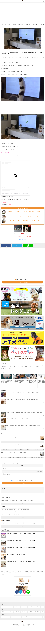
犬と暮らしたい (17, 606)
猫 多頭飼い (5, 616)
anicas (4, 202)
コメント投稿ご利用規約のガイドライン (19, 480)
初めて (8, 571)
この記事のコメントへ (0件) (22, 282)
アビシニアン (35, 523)
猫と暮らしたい (17, 611)
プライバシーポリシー (22, 624)
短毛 (41, 366)
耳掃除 (27, 571)
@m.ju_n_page (10, 204)
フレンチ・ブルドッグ (14, 500)
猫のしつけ (3, 611)
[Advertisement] (22, 15)
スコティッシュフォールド (6, 368)
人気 (4, 4)
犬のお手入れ (37, 606)
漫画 (31, 4)
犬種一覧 (23, 503)
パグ (21, 500)
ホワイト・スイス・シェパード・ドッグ (8, 511)
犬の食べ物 (10, 606)
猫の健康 (23, 611)
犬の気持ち (30, 606)
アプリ (13, 571)
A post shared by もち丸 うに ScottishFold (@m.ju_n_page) (13, 193)
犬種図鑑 (23, 517)
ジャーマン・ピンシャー (21, 511)
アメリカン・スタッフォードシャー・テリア (9, 509)
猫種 (3, 574)
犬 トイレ (37, 616)
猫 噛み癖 (26, 616)
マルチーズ (31, 500)
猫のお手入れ (37, 611)
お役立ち (13, 4)
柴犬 (25, 500)
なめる (18, 571)
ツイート (17, 246)
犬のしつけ (3, 606)
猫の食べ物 (10, 611)
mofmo (22, 1)
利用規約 (16, 624)
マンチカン (15, 523)
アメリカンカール (28, 523)
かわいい (10, 366)
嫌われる (32, 571)
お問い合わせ (12, 624)
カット (22, 571)
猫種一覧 (23, 526)
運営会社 (28, 624)
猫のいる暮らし (20, 366)
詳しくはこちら (22, 239)
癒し (22, 4)
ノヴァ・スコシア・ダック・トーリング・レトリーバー (11, 514)
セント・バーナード (5, 500)
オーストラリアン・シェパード (24, 509)
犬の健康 (23, 606)
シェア (6, 246)
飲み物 (3, 571)
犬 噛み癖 (16, 616)
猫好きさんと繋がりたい (29, 366)
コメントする (22, 483)
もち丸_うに (4, 366)
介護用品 (38, 571)
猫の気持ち (30, 611)
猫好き (37, 366)
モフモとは (32, 624)
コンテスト (40, 4)
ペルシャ (21, 523)
